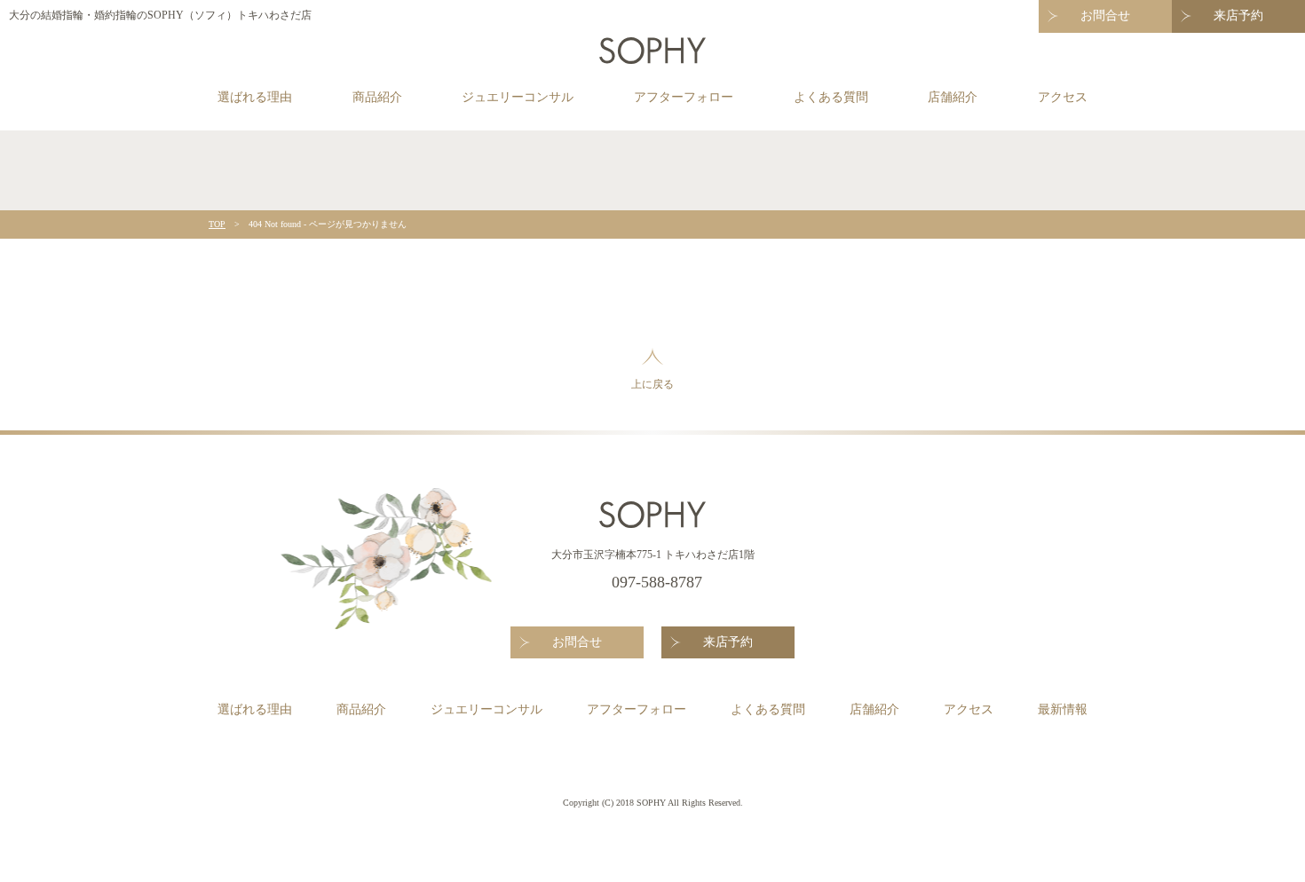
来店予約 (1238, 15)
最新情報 (1063, 709)
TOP (217, 224)
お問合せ (1105, 15)
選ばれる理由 (255, 97)
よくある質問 (831, 97)
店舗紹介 (952, 97)
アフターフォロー (683, 97)
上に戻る (652, 384)
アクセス (1063, 97)
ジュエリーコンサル (517, 97)
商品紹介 (377, 97)
